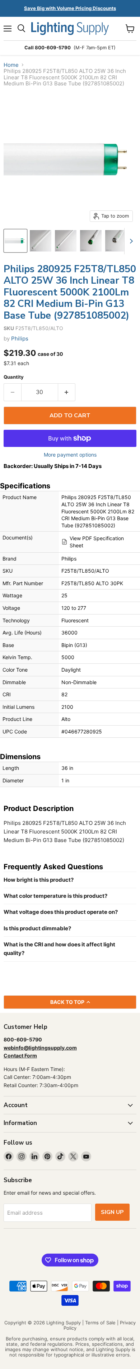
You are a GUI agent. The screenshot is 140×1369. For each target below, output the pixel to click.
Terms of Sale (100, 1322)
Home (11, 65)
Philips (19, 338)
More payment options (70, 455)
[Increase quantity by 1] (67, 392)
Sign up (112, 1212)
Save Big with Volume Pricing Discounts (70, 8)
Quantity (14, 377)
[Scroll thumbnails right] (130, 241)
